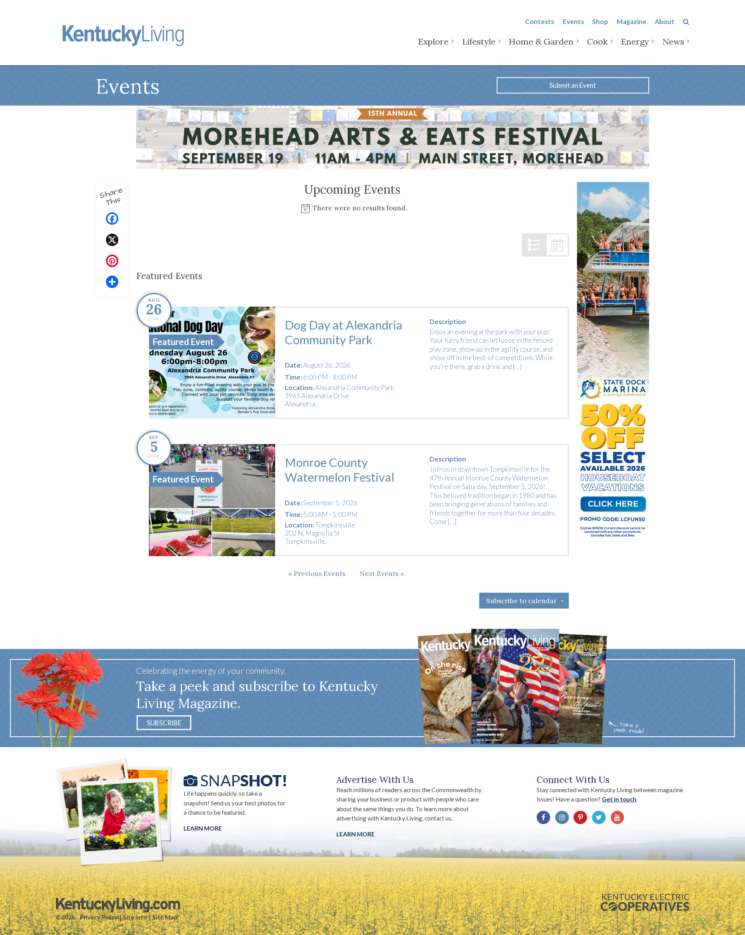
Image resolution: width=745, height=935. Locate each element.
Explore (433, 41)
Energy (635, 41)
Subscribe (164, 722)
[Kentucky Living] (125, 34)
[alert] (352, 208)
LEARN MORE (355, 834)
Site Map (164, 917)
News (673, 41)
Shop (600, 21)
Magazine (631, 21)
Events (573, 21)
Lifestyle (479, 41)
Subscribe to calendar (521, 601)
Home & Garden (541, 41)
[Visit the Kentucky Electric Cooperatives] (645, 902)
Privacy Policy (99, 917)
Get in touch (619, 799)
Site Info (135, 917)
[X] (112, 241)
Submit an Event (572, 85)
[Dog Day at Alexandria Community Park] (212, 363)
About (664, 21)
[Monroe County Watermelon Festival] (212, 500)
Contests (539, 21)
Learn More (203, 828)
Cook (597, 41)
